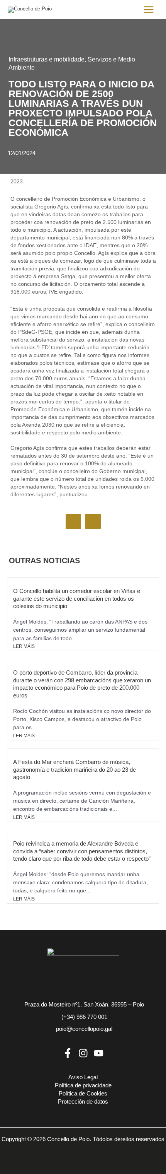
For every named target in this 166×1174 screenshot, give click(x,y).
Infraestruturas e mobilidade (46, 59)
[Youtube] (98, 1053)
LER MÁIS (24, 646)
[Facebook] (68, 1053)
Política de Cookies (83, 1093)
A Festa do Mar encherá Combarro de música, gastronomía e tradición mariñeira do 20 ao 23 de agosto (74, 770)
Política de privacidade (83, 1085)
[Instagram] (83, 1053)
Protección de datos (83, 1102)
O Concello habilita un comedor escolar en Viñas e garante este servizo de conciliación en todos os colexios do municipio (76, 599)
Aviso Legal (83, 1077)
